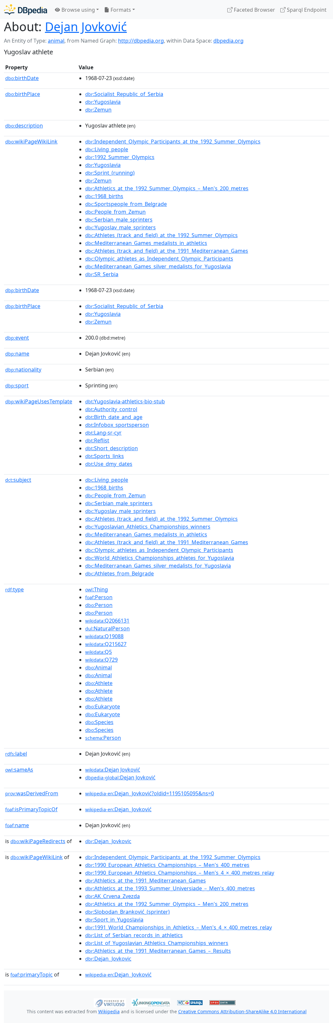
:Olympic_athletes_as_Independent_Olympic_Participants (159, 258)
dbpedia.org (228, 40)
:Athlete (99, 683)
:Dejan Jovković (112, 769)
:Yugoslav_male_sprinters (120, 227)
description (24, 125)
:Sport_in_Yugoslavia (114, 919)
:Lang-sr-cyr (103, 432)
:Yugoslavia (103, 101)
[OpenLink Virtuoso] (110, 1002)
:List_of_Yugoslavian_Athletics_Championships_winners (156, 943)
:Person (99, 597)
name (17, 353)
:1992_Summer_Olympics (119, 157)
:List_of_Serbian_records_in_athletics (134, 935)
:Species (99, 722)
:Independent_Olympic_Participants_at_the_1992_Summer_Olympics (172, 141)
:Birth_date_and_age (113, 417)
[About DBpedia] (25, 10)
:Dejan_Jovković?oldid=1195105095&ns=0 (149, 793)
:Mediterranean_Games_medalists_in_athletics (146, 243)
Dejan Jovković (86, 26)
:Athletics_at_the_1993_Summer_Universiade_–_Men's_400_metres (170, 888)
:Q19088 (104, 636)
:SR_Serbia (101, 274)
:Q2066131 (107, 620)
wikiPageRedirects (37, 841)
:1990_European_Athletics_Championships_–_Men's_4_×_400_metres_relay (179, 872)
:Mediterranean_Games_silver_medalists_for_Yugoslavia (158, 266)
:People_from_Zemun (115, 211)
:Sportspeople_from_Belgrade (126, 204)
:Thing (96, 589)
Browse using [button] (77, 9)
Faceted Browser (254, 9)
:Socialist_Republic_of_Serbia (124, 94)
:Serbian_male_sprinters (119, 219)
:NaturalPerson (107, 628)
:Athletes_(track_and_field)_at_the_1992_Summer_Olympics (161, 235)
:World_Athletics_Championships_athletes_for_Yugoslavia (159, 557)
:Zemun (98, 109)
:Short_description (111, 448)
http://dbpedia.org (141, 40)
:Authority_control (111, 409)
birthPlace (22, 94)
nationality (23, 369)
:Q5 (98, 651)
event (17, 337)
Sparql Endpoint (306, 9)
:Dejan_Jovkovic (108, 841)
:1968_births (104, 196)
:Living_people (106, 149)
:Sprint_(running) (110, 172)
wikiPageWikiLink (31, 141)
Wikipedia (109, 1011)
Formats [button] (120, 9)
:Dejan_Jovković (118, 809)
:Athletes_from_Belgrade (119, 573)
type (14, 589)
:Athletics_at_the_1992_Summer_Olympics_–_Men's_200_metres (166, 188)
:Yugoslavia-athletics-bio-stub (125, 401)
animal (56, 40)
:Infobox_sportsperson (117, 424)
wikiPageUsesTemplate (38, 401)
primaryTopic (31, 974)
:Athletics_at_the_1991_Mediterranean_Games (145, 880)
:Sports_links (104, 456)
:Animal (98, 667)
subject (18, 479)
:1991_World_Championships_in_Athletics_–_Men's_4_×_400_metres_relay (178, 927)
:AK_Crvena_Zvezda (112, 896)
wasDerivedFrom (31, 793)
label (16, 753)
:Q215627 (106, 644)
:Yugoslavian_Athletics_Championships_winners (147, 526)
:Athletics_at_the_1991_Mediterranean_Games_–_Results (158, 950)
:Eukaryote (102, 706)
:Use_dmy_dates (108, 463)
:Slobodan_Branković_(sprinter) (127, 911)
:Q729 (101, 659)
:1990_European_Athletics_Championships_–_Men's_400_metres (167, 864)
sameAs (19, 769)
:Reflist (97, 440)
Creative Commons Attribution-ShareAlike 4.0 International (242, 1011)
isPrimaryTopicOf (31, 809)
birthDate (22, 78)
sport (17, 385)
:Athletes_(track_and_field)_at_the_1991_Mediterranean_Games (166, 250)
